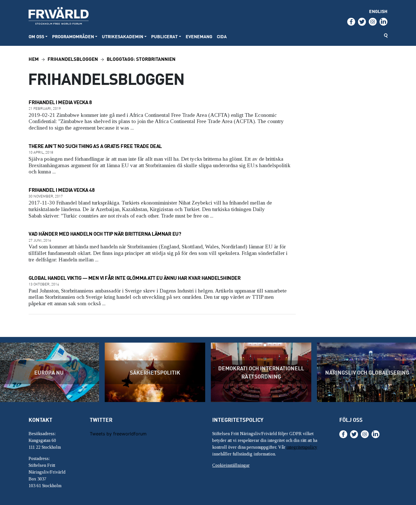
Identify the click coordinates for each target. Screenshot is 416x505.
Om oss (36, 36)
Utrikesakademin (122, 36)
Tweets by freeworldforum (118, 434)
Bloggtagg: (141, 59)
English (378, 11)
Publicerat (164, 36)
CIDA (222, 36)
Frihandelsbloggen (73, 59)
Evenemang (199, 36)
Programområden (73, 36)
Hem (34, 59)
